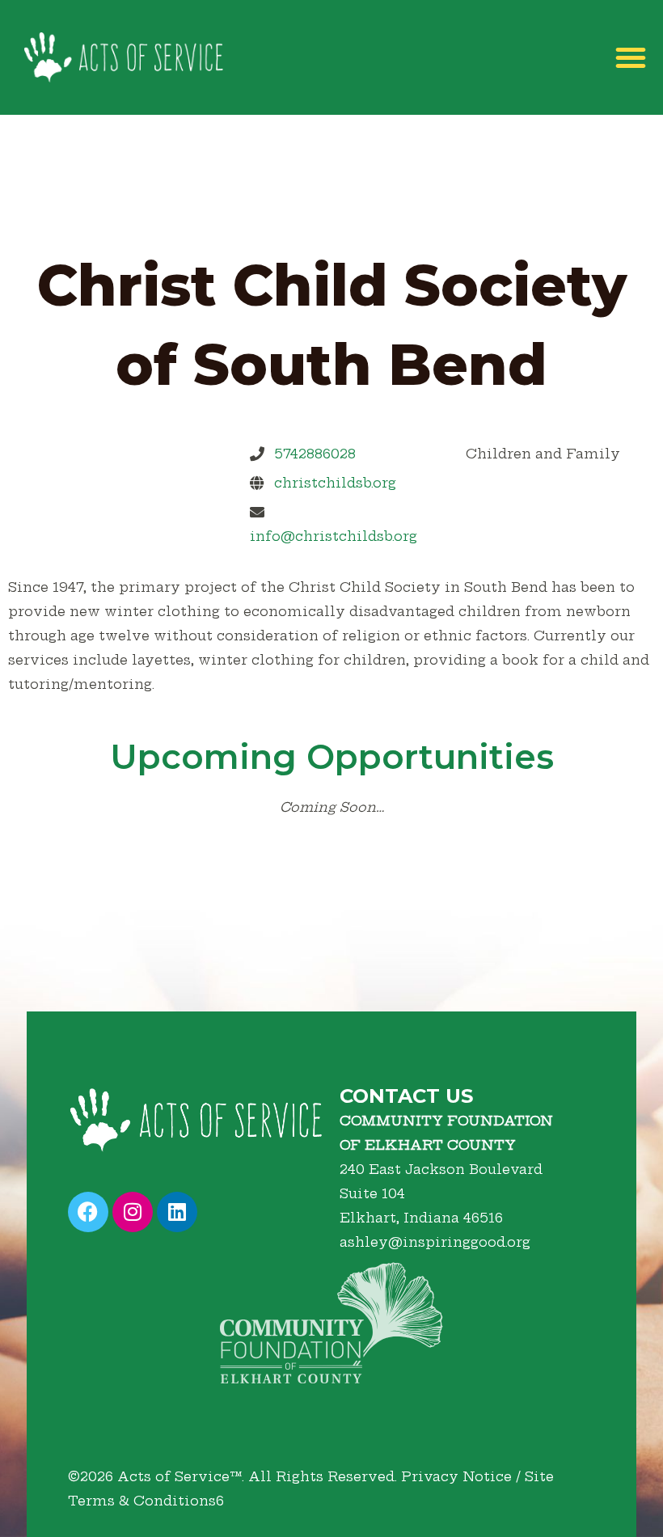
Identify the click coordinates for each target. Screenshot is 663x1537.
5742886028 (315, 453)
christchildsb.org (335, 483)
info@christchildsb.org (333, 536)
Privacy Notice (456, 1476)
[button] (630, 57)
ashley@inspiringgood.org (435, 1242)
